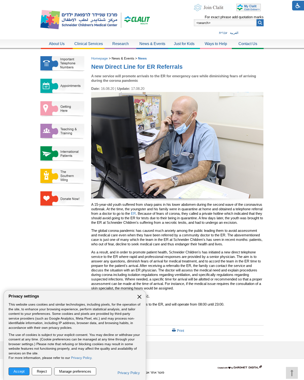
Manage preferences (75, 371)
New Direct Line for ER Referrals (137, 66)
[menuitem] (57, 44)
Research (120, 44)
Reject (42, 371)
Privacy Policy (81, 358)
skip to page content (152, 5)
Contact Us (247, 44)
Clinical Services (88, 44)
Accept (19, 371)
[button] (260, 22)
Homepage (99, 58)
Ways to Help (216, 44)
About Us (57, 44)
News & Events (152, 44)
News (142, 58)
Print (180, 331)
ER (133, 213)
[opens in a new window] (135, 19)
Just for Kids (184, 44)
